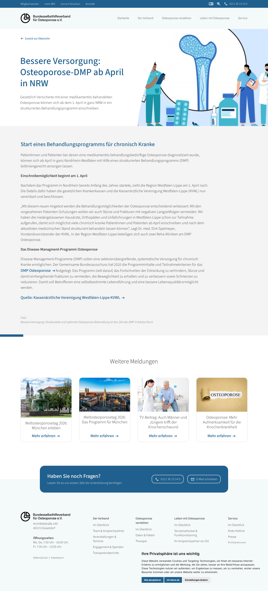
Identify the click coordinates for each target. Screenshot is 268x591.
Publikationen (237, 543)
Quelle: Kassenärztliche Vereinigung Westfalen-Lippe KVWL (70, 297)
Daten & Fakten (145, 535)
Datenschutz (40, 557)
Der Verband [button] (145, 18)
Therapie (141, 541)
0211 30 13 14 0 (238, 4)
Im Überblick (101, 525)
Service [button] (242, 18)
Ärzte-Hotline (236, 531)
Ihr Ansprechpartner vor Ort (191, 541)
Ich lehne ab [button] (173, 580)
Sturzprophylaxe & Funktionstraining (185, 533)
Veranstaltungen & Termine (104, 539)
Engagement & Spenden (108, 547)
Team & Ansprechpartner (108, 531)
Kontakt (90, 4)
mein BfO (50, 4)
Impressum (57, 557)
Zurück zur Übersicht (37, 39)
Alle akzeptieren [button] (152, 580)
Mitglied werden (30, 4)
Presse (232, 537)
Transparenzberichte (106, 553)
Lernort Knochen (70, 4)
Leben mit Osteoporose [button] (215, 18)
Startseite (123, 18)
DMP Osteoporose (36, 270)
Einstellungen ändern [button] (196, 580)
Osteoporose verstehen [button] (176, 18)
